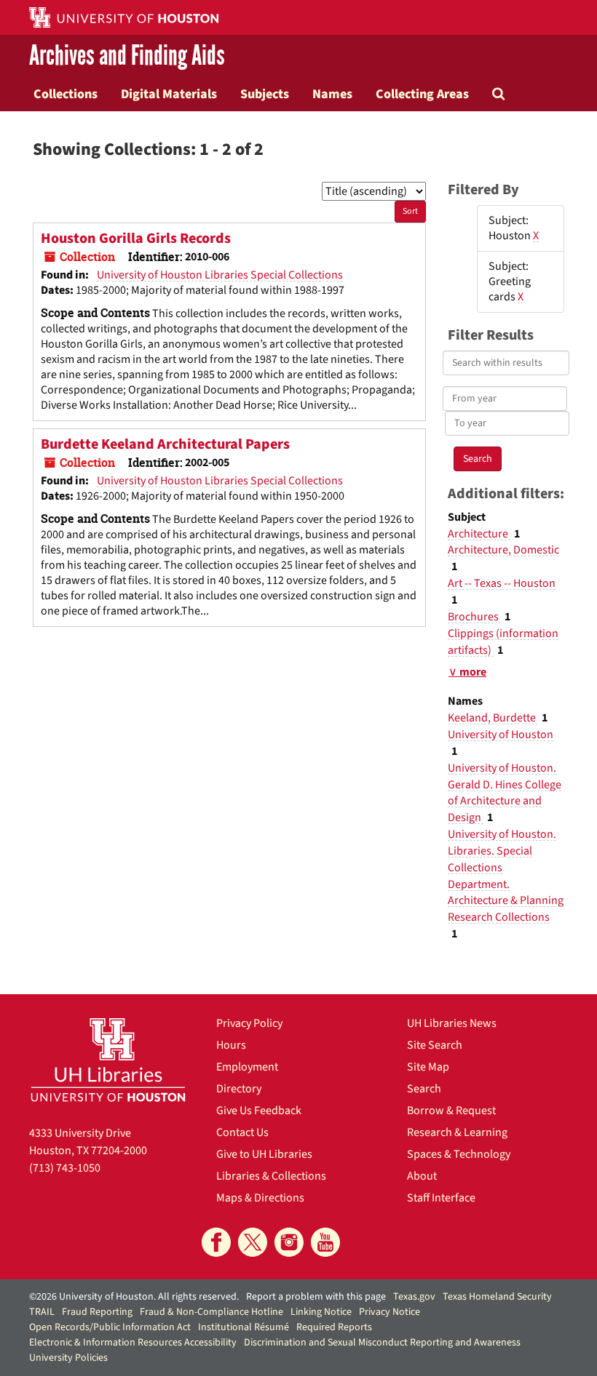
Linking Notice (321, 1312)
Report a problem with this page (316, 1296)
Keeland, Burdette (493, 718)
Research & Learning (457, 1132)
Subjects (264, 93)
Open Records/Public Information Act (110, 1327)
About (422, 1176)
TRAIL (42, 1312)
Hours (231, 1045)
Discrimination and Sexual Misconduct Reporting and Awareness (382, 1342)
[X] (252, 1242)
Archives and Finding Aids (127, 56)
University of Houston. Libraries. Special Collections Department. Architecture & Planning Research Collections (506, 875)
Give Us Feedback (258, 1111)
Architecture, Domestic (503, 550)
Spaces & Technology (458, 1154)
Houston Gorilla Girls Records (136, 238)
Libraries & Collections (271, 1176)
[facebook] (216, 1242)
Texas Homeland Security (497, 1296)
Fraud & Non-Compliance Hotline (211, 1312)
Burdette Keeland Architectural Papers (165, 444)
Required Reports (334, 1327)
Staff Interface (441, 1198)
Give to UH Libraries (264, 1154)
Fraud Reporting (97, 1312)
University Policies (68, 1358)
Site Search (434, 1045)
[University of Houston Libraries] (108, 1060)
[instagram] (289, 1242)
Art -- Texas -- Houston (502, 583)
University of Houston (500, 735)
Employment (247, 1067)
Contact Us (242, 1132)
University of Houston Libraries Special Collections (220, 275)
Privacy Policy (249, 1023)
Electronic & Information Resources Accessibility (133, 1342)
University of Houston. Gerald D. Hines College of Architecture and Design (504, 793)
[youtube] (325, 1242)
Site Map (428, 1067)
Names (332, 93)
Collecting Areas (422, 93)
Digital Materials (169, 93)
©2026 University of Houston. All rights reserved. (134, 1296)
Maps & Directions (260, 1198)
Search (424, 1089)
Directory (238, 1089)
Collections (65, 93)
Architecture (479, 534)
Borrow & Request (451, 1111)
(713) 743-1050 (64, 1168)
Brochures (474, 617)
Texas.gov (414, 1296)
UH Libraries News (452, 1023)
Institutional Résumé (243, 1327)
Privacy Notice (389, 1312)
